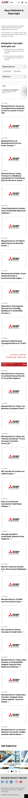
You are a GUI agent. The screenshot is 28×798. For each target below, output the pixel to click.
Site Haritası (5, 791)
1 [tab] (11, 771)
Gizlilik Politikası (6, 790)
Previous (8, 771)
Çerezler (14, 790)
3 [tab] (16, 771)
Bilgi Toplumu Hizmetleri (7, 788)
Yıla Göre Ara (6, 76)
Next (19, 771)
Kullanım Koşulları (20, 788)
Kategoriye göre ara (8, 66)
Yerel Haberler (17, 71)
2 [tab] (14, 771)
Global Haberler (7, 71)
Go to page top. (26, 796)
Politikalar (20, 790)
